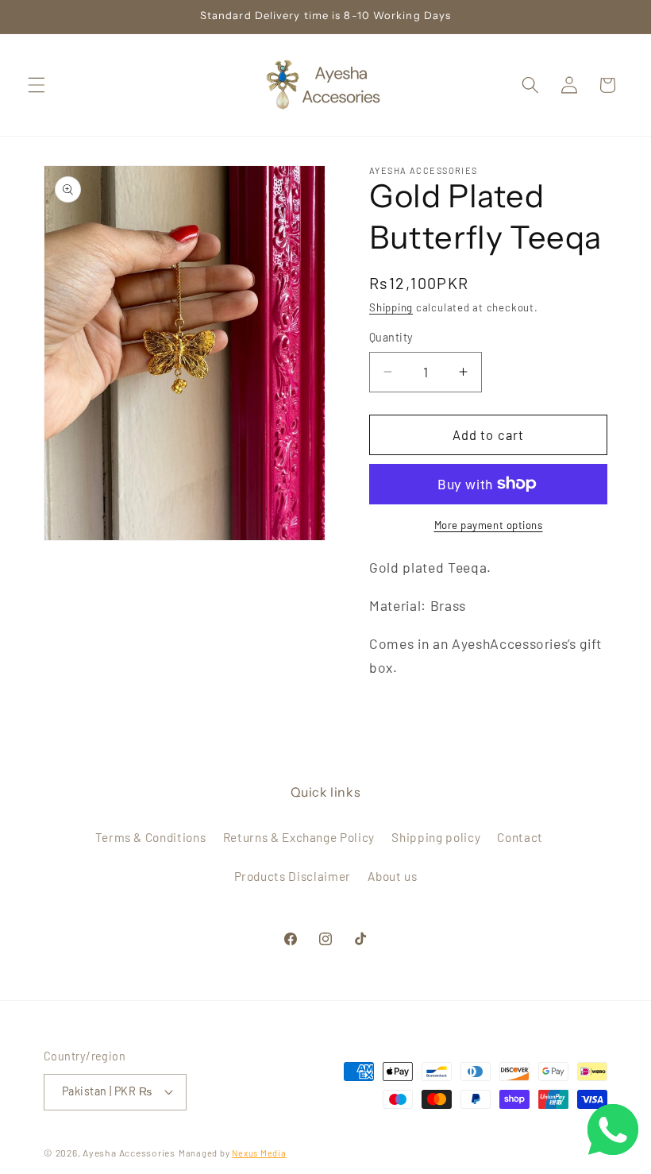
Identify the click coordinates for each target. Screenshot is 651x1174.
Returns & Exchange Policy (299, 837)
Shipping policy (435, 837)
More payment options (488, 525)
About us (392, 876)
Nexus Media (259, 1153)
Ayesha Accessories (129, 1152)
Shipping (391, 307)
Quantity (391, 337)
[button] (36, 85)
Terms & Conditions (150, 837)
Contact (520, 837)
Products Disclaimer (293, 876)
